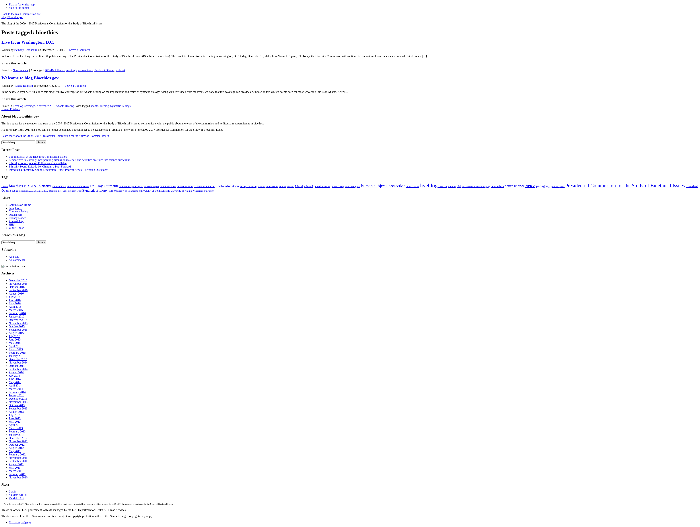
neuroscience (85, 70)
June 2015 (15, 339)
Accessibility (16, 221)
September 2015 (18, 329)
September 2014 (18, 369)
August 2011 (16, 464)
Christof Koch (59, 186)
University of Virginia (181, 190)
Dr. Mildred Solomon (204, 186)
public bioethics (20, 190)
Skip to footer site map (22, 4)
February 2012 (17, 454)
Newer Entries (10, 109)
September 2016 (18, 290)
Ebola (219, 186)
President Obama (104, 70)
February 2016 (17, 313)
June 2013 (15, 418)
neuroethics (497, 186)
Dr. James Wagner (151, 187)
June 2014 (15, 378)
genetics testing (322, 186)
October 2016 (17, 286)
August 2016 (16, 293)
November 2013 (18, 401)
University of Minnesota (126, 190)
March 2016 (16, 309)
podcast (555, 186)
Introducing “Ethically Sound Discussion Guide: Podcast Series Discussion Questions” (58, 169)
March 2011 (16, 470)
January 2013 (16, 434)
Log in (12, 491)
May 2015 (15, 342)
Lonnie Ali (442, 187)
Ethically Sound (304, 186)
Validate (19, 494)
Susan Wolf (75, 190)
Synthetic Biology (120, 105)
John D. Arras (412, 186)
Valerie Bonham (23, 85)
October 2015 (17, 326)
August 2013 (16, 411)
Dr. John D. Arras (168, 186)
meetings (71, 70)
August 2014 (16, 372)
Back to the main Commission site (21, 14)
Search (41, 142)
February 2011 (17, 474)
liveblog (104, 105)
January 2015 (16, 355)
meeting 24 (454, 186)
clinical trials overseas (78, 186)
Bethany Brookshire (25, 49)
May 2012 (15, 451)
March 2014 (16, 388)
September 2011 (18, 461)
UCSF (110, 191)
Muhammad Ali (468, 187)
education (232, 186)
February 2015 (17, 352)
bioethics (16, 186)
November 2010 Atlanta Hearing (55, 105)
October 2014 (17, 365)
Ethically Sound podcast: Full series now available (38, 163)
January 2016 (16, 316)
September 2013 (18, 408)
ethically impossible (268, 186)
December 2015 (18, 319)
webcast (120, 70)
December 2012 (18, 438)
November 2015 (18, 323)
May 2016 (15, 303)
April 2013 (15, 424)
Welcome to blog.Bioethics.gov (30, 78)
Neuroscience (20, 70)
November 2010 (18, 477)
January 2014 (16, 395)
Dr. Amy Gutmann (104, 186)
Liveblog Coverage (24, 105)
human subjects (352, 186)
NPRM (530, 186)
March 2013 (16, 428)
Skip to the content (19, 7)
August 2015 (16, 332)
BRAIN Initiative (55, 70)
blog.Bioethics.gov (12, 17)
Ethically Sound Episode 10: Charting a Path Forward (40, 166)
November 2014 (18, 362)
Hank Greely (338, 186)
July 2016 (14, 296)
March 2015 (16, 349)
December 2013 (18, 398)
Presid (562, 187)
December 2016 (18, 280)
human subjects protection (383, 186)
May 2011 (14, 467)
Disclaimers (15, 214)
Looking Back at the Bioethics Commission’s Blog (38, 156)
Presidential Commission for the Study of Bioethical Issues (625, 185)
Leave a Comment (79, 49)
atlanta (94, 105)
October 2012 (17, 444)
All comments (17, 259)
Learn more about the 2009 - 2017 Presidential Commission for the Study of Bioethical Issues (55, 135)
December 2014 (18, 359)
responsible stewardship (38, 191)
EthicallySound (286, 186)
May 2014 (15, 382)
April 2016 (15, 306)
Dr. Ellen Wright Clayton (131, 186)
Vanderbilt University (203, 190)
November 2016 (18, 283)
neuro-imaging (482, 186)
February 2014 (17, 392)
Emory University (248, 186)
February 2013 (17, 431)
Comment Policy (18, 211)
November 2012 (18, 441)
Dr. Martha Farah (185, 186)
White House (16, 227)
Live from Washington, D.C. (27, 42)
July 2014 (14, 375)
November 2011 (18, 457)
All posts (14, 256)
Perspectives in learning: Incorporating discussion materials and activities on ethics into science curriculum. (70, 159)
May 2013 (15, 421)
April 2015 (15, 346)
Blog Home (15, 208)
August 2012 (16, 447)
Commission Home (20, 204)
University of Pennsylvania (154, 190)
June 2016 (15, 300)
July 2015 (14, 336)
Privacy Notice (17, 218)
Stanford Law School (59, 190)
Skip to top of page (20, 522)
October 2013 (17, 405)
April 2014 (15, 385)
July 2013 (14, 415)
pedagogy (543, 186)
